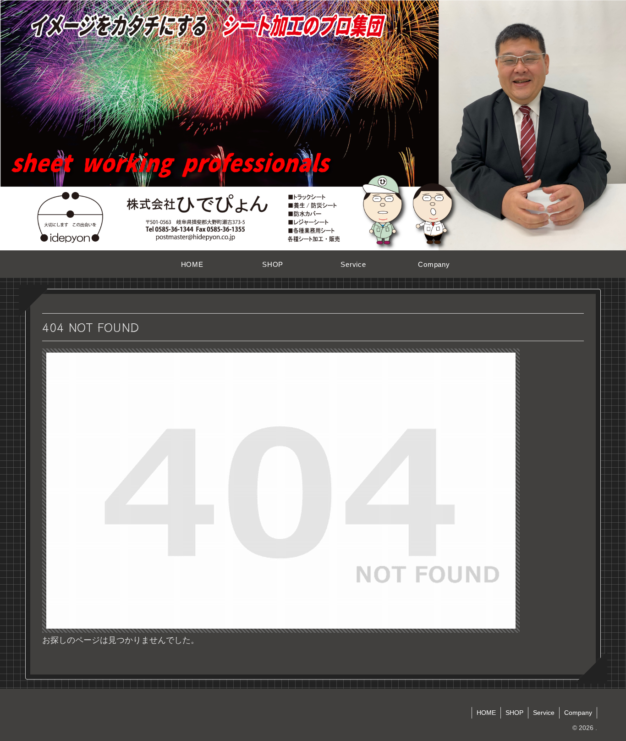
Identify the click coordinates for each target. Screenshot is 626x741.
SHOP (514, 712)
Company (578, 712)
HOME (486, 712)
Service (544, 712)
